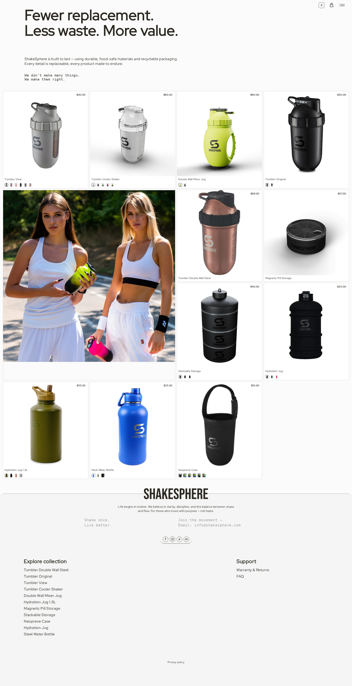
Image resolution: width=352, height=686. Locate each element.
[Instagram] (172, 539)
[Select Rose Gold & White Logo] (30, 185)
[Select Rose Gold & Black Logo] (11, 185)
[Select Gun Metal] (25, 185)
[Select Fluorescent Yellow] (180, 185)
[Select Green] (6, 475)
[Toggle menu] (342, 5)
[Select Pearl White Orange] (16, 185)
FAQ (240, 576)
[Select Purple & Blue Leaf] (194, 475)
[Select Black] (11, 475)
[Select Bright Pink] (276, 377)
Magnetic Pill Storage (42, 608)
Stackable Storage (39, 614)
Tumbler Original (38, 576)
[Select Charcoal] (199, 475)
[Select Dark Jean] (204, 475)
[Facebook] (165, 539)
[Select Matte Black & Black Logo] (21, 185)
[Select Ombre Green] (103, 185)
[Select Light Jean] (185, 475)
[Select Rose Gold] (190, 377)
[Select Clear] (93, 185)
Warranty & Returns (252, 570)
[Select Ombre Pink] (107, 185)
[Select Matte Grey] (6, 185)
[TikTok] (179, 539)
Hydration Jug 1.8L (40, 602)
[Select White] (21, 475)
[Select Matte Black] (98, 185)
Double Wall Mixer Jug (43, 595)
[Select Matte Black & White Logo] (272, 377)
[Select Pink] (16, 475)
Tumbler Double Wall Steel (46, 570)
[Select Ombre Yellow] (112, 185)
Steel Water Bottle (39, 634)
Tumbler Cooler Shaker (43, 589)
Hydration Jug (36, 627)
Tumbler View (35, 582)
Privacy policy (176, 662)
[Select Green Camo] (190, 475)
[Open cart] (331, 5)
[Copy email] (186, 539)
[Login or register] (321, 5)
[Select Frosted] (180, 377)
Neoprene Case (37, 621)
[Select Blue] (93, 475)
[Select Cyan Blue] (185, 377)
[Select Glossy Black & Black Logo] (267, 185)
